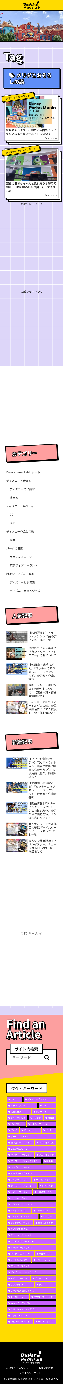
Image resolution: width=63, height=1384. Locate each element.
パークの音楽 (14, 548)
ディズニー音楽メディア (21, 506)
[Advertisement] (31, 237)
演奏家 (14, 498)
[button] (47, 1057)
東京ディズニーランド (24, 565)
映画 (12, 540)
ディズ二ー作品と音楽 (20, 531)
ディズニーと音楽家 (18, 481)
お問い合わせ (45, 1367)
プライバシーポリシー (31, 1372)
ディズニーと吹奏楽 (22, 582)
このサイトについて (17, 1367)
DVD (12, 523)
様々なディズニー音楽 (20, 574)
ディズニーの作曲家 (22, 489)
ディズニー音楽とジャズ (25, 591)
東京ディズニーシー (22, 557)
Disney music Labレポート (23, 472)
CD (11, 514)
